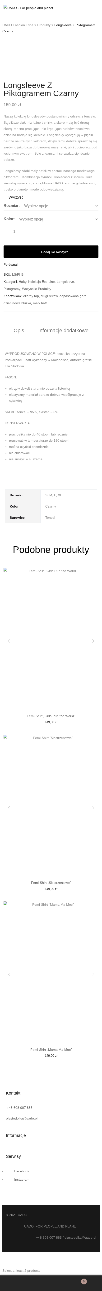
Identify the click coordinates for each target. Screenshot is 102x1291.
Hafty (22, 282)
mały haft (40, 303)
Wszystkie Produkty (36, 289)
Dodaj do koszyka (55, 252)
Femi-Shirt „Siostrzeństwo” (51, 883)
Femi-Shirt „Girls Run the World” (51, 716)
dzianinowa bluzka (17, 303)
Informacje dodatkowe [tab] (63, 330)
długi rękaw (49, 296)
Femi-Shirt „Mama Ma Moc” (51, 1049)
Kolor (9, 219)
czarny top (31, 296)
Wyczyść (16, 197)
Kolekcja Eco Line (41, 282)
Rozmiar (11, 206)
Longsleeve (65, 282)
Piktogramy (12, 289)
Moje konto (25, 1283)
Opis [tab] (19, 330)
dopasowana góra (73, 296)
